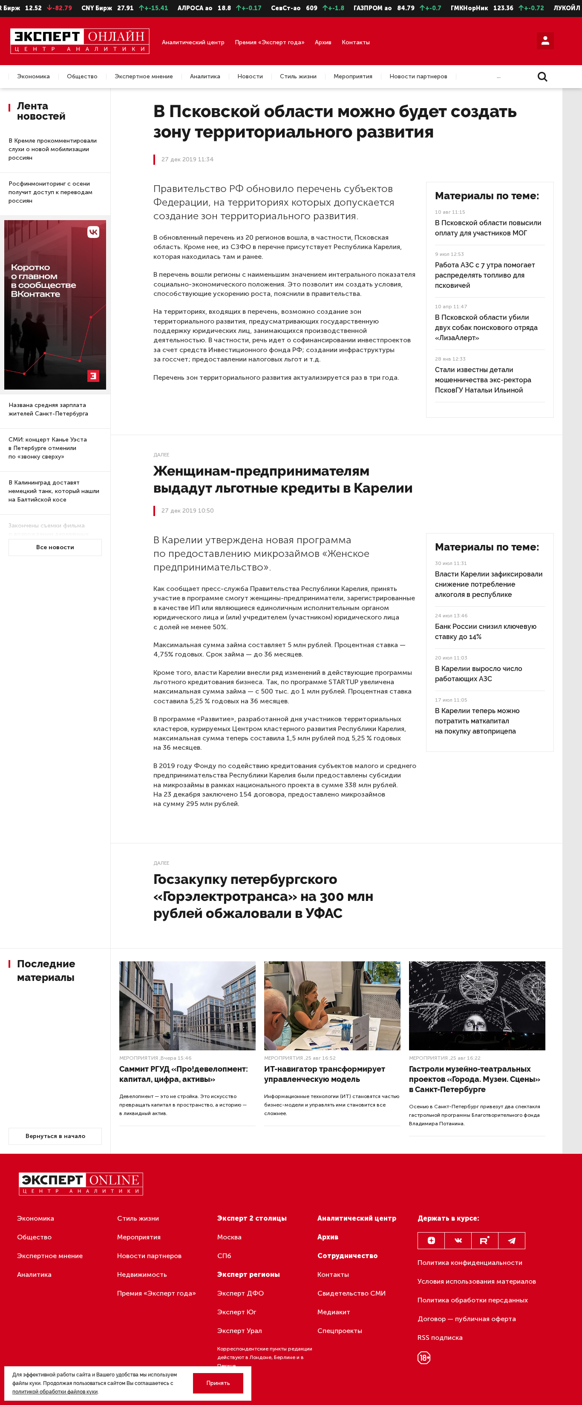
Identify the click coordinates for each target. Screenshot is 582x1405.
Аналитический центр (193, 42)
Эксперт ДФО (240, 1293)
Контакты (356, 42)
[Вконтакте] (458, 1240)
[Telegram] (511, 1240)
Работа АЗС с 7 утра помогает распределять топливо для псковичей (485, 275)
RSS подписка (440, 1337)
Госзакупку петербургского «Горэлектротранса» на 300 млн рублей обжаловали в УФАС (263, 896)
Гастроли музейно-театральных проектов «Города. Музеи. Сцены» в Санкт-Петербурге (474, 1079)
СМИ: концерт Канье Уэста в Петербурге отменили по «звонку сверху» (48, 448)
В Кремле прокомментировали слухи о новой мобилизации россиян (53, 149)
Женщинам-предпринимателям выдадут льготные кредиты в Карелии (283, 479)
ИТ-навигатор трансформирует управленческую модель (324, 1074)
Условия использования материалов (477, 1281)
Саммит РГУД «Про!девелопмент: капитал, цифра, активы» (183, 1074)
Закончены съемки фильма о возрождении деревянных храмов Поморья (49, 534)
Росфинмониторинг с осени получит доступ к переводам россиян (50, 192)
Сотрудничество (347, 1256)
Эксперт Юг (236, 1312)
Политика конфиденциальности (470, 1263)
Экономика (33, 77)
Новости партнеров (418, 77)
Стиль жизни (298, 77)
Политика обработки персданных (473, 1300)
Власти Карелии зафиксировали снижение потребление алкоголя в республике (489, 584)
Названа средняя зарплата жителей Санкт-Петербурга (48, 409)
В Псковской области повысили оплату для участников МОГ (488, 228)
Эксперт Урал (239, 1331)
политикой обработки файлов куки (55, 1392)
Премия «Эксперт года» (270, 42)
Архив (323, 42)
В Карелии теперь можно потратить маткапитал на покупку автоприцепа (477, 721)
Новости (250, 77)
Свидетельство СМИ (351, 1293)
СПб (224, 1256)
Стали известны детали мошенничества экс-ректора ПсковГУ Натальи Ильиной (483, 380)
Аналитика (205, 77)
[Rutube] (484, 1240)
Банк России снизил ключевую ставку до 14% (485, 631)
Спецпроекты (339, 1331)
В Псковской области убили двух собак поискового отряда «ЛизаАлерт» (486, 327)
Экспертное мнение (144, 77)
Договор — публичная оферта (467, 1319)
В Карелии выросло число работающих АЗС (478, 674)
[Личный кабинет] (545, 40)
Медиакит (333, 1312)
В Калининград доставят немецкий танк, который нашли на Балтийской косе (54, 491)
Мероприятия (353, 77)
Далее (161, 455)
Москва (229, 1237)
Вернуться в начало (55, 1136)
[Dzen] (431, 1240)
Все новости (55, 547)
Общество (82, 77)
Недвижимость (142, 1274)
